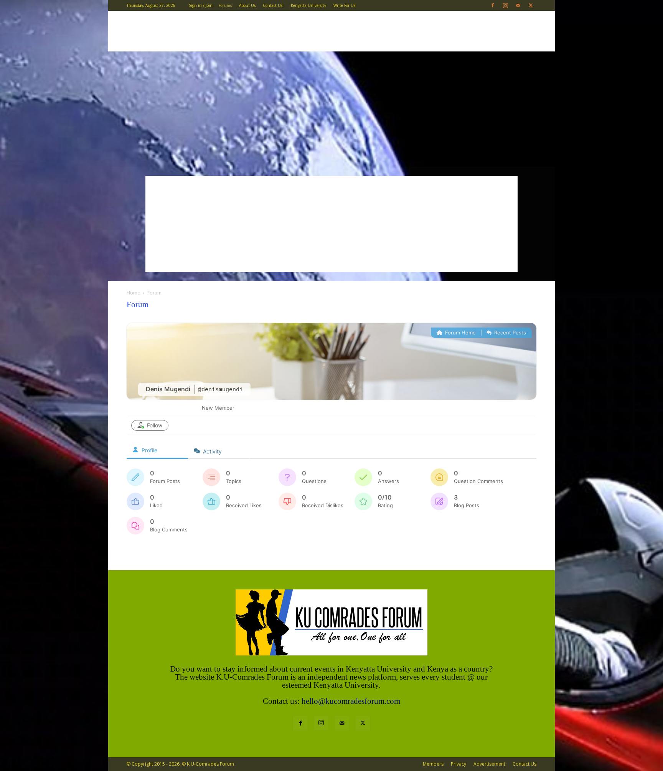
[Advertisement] (331, 109)
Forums (225, 5)
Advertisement (489, 764)
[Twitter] (530, 5)
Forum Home (460, 332)
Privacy (458, 764)
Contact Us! (273, 5)
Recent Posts (509, 332)
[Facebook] (492, 5)
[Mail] (518, 5)
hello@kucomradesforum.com (351, 701)
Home (133, 293)
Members (433, 764)
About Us (247, 5)
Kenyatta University (308, 5)
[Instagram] (505, 5)
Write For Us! (344, 5)
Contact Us (524, 764)
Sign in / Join (201, 5)
